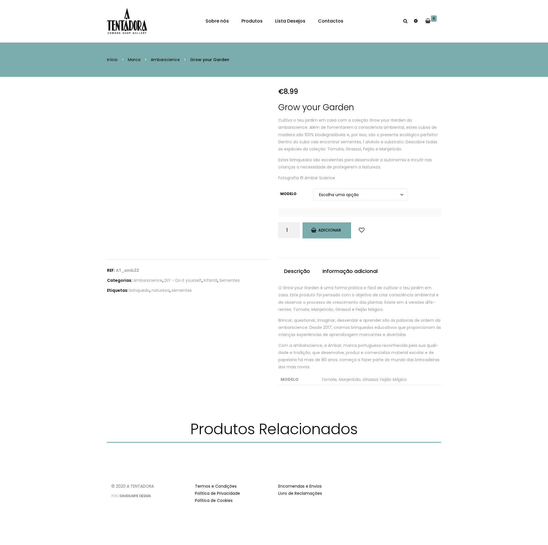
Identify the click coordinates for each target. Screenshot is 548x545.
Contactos (330, 21)
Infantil (210, 280)
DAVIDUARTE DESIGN (135, 496)
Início (112, 60)
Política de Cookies (214, 500)
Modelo (288, 193)
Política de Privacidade (217, 493)
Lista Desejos (290, 21)
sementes (182, 290)
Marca (134, 60)
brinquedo (139, 290)
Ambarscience (165, 60)
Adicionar (329, 230)
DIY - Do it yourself (183, 280)
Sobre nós (217, 21)
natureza (161, 290)
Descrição (297, 271)
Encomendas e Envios (300, 486)
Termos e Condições (216, 486)
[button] (437, 21)
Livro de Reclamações (300, 493)
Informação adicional (350, 271)
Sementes (229, 280)
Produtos (252, 21)
